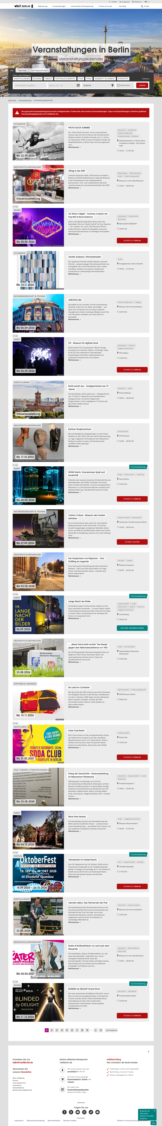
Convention (17, 1085)
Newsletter (26, 1072)
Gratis (120, 176)
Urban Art (132, 345)
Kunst (17, 339)
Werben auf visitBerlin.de (22, 1090)
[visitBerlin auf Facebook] (64, 1112)
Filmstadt (121, 561)
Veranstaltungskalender (81, 59)
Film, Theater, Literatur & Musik (30, 770)
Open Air (132, 607)
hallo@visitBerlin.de (23, 1062)
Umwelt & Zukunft (123, 517)
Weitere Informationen (132, 628)
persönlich (72, 1071)
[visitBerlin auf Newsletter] (97, 1112)
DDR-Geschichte (135, 173)
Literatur (129, 561)
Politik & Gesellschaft (125, 133)
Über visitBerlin (18, 1078)
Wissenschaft (136, 517)
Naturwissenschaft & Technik (29, 296)
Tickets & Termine (132, 241)
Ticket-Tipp (140, 474)
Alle (11, 70)
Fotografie (19, 124)
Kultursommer (133, 216)
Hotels (85, 1079)
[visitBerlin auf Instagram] (84, 1112)
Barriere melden (69, 1120)
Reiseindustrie (18, 1088)
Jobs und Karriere (19, 1083)
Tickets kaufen (132, 542)
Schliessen (155, 1110)
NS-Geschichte (123, 431)
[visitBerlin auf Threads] (71, 1112)
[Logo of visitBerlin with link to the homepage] (24, 6)
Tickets (70, 1082)
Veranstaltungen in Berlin (81, 49)
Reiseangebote (74, 1079)
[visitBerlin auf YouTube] (77, 1112)
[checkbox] (22, 78)
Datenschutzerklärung (35, 1120)
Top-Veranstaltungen (39, 70)
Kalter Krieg (122, 951)
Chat (153, 1123)
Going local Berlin (123, 604)
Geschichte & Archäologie (27, 167)
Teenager (138, 302)
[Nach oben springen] (148, 1052)
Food (119, 862)
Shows (17, 210)
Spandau (140, 862)
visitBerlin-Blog (114, 1059)
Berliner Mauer (122, 173)
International (132, 130)
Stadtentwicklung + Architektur (128, 136)
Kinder (120, 474)
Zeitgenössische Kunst (125, 348)
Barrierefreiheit (54, 1120)
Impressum (18, 1120)
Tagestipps (22, 70)
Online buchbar (125, 85)
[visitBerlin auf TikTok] (91, 1112)
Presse (15, 1080)
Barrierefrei (121, 991)
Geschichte (121, 130)
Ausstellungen (22, 382)
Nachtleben (20, 727)
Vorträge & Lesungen (25, 683)
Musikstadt (122, 219)
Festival (18, 856)
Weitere (146, 79)
